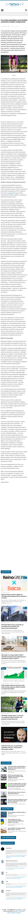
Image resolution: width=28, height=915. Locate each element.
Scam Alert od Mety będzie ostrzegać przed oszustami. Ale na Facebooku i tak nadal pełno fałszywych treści (17, 785)
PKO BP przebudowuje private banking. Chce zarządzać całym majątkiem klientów (15, 776)
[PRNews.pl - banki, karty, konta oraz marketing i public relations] (14, 4)
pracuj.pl (10, 193)
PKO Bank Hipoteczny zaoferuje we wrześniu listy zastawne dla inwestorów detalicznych (12, 626)
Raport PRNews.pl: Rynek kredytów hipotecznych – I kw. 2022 (16, 829)
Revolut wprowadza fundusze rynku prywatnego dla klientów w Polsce (16, 878)
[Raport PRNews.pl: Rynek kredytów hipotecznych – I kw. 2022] (4, 830)
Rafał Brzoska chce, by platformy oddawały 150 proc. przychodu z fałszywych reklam (11, 747)
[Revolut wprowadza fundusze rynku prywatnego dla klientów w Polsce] (2, 873)
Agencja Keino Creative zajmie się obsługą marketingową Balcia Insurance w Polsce (14, 596)
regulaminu (15, 911)
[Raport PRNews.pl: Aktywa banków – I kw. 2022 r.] (4, 814)
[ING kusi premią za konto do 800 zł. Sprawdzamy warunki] (4, 794)
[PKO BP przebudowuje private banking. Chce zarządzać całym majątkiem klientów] (4, 777)
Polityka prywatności (16, 912)
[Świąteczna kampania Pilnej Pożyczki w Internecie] (2, 861)
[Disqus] (14, 508)
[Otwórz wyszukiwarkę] (26, 10)
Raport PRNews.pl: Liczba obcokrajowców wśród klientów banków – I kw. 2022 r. (15, 821)
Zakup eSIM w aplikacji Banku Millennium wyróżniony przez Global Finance (16, 887)
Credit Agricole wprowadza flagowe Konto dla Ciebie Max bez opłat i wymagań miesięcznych (16, 856)
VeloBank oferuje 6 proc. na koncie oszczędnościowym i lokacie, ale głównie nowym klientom (12, 717)
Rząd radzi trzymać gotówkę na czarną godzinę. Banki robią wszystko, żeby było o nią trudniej (17, 801)
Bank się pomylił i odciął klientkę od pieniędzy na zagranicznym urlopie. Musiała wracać (17, 768)
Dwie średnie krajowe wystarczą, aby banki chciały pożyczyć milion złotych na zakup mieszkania (13, 687)
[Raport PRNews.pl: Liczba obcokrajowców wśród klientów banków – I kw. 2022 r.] (4, 821)
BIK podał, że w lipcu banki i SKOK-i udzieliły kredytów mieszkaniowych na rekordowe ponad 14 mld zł (13, 656)
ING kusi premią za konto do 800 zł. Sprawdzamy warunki (17, 793)
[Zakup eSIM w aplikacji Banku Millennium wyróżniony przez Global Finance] (2, 882)
